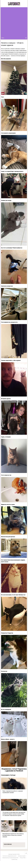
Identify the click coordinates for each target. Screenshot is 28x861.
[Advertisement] (14, 22)
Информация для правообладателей (10, 857)
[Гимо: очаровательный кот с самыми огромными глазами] (14, 783)
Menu (3, 37)
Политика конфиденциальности (9, 855)
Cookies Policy (14, 859)
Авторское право (21, 855)
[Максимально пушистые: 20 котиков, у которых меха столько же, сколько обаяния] (14, 826)
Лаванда (10, 854)
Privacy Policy (23, 857)
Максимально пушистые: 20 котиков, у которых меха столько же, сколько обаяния (13, 835)
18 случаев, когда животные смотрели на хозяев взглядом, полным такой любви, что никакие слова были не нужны (13, 814)
